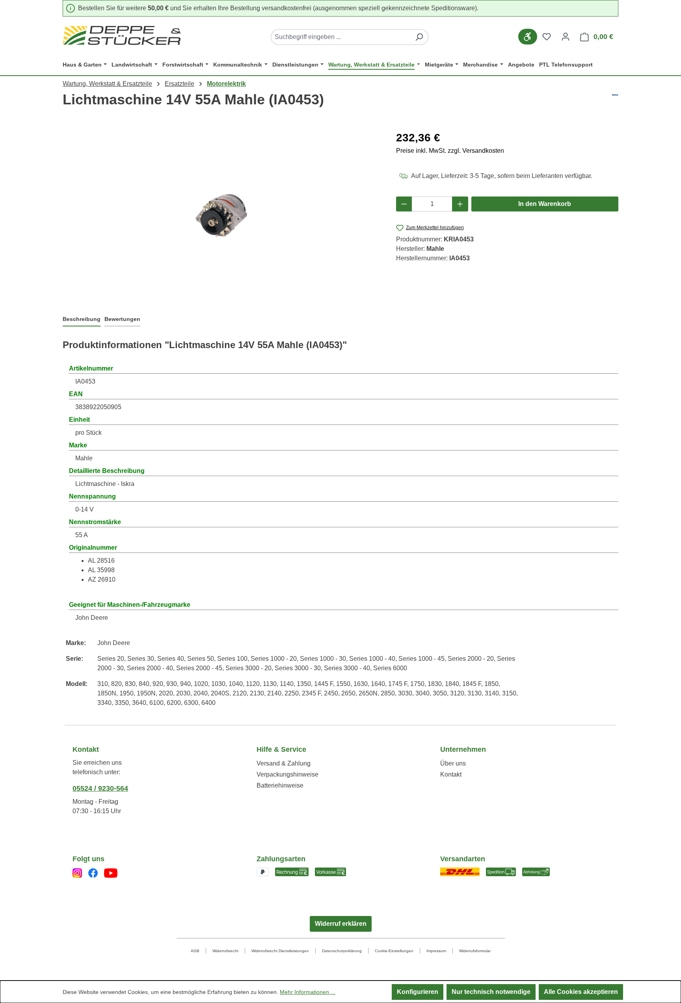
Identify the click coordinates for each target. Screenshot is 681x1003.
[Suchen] (419, 37)
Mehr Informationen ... (307, 992)
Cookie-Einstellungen (394, 951)
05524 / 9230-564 (100, 788)
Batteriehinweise (280, 785)
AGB (195, 951)
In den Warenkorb (544, 203)
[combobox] (340, 37)
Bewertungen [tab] (122, 319)
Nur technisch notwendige (491, 991)
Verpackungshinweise (287, 774)
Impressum (436, 951)
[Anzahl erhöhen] (460, 204)
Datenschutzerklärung (342, 951)
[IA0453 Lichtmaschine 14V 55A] (221, 214)
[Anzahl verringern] (404, 204)
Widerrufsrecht (225, 951)
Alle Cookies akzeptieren (581, 991)
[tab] (81, 319)
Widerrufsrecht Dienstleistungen (280, 951)
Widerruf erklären (341, 923)
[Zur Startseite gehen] (122, 35)
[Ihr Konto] (565, 36)
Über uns (453, 763)
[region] (221, 214)
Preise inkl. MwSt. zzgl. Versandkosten (450, 150)
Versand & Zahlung (284, 763)
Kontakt (450, 774)
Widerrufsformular (475, 951)
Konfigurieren (417, 991)
